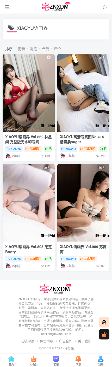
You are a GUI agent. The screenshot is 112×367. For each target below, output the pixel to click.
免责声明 (46, 340)
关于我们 (84, 340)
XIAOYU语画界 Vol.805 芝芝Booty (28, 249)
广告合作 (65, 340)
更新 (21, 48)
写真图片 (35, 148)
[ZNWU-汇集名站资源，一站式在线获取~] (56, 288)
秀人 (52, 148)
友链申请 (27, 340)
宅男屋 (69, 348)
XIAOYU (16, 148)
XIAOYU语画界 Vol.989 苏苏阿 (83, 249)
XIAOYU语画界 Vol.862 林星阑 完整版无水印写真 (28, 139)
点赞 (45, 48)
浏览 (33, 48)
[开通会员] (104, 334)
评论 (57, 48)
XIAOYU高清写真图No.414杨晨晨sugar (82, 139)
